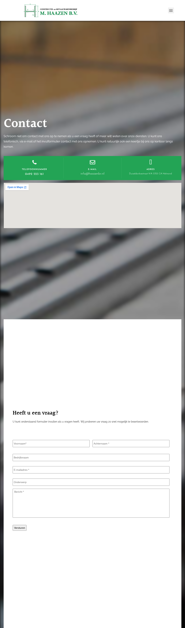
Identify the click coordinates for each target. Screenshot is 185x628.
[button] (171, 10)
